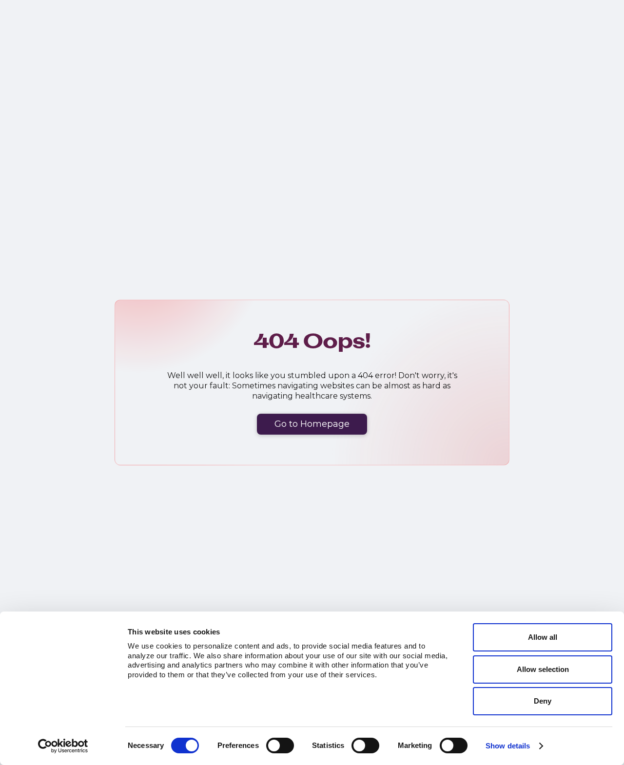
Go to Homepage (312, 424)
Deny (542, 701)
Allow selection (543, 669)
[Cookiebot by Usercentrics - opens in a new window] (63, 746)
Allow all (542, 637)
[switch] (280, 745)
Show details (508, 746)
